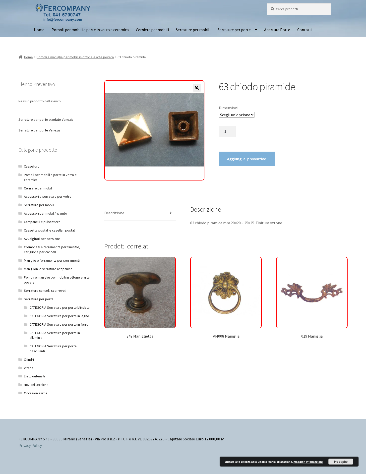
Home (39, 29)
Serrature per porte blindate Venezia (45, 119)
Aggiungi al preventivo (246, 158)
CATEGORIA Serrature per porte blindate (60, 307)
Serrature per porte (234, 29)
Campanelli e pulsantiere (42, 222)
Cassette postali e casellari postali (49, 230)
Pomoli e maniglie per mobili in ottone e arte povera (75, 57)
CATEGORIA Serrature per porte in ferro (59, 324)
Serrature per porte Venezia (39, 130)
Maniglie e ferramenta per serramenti (52, 260)
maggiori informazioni (308, 462)
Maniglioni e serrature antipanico (48, 269)
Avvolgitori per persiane (42, 239)
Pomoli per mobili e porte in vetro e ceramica (90, 29)
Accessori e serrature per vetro (47, 196)
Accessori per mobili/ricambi (45, 213)
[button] (197, 88)
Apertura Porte (277, 29)
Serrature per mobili (193, 29)
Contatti (304, 29)
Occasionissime (36, 393)
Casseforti (32, 166)
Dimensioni (228, 107)
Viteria (28, 368)
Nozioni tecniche (36, 384)
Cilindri (29, 359)
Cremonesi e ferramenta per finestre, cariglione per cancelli (52, 249)
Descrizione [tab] (114, 212)
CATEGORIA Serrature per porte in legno (59, 316)
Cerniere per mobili (152, 29)
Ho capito (341, 461)
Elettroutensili (34, 376)
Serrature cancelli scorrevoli (45, 290)
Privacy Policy (30, 445)
